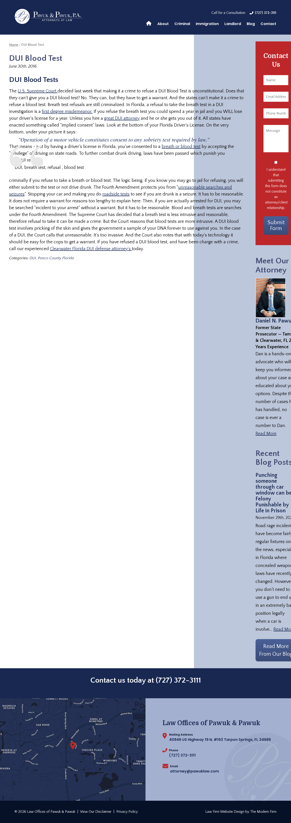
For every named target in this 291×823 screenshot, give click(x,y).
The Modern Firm (263, 812)
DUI (33, 258)
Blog (251, 23)
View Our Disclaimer (95, 812)
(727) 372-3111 (265, 13)
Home (149, 23)
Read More (266, 433)
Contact (268, 23)
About (163, 23)
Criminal (182, 23)
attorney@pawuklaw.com (194, 771)
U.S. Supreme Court (38, 91)
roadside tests (116, 194)
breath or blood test (181, 146)
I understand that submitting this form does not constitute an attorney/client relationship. (276, 189)
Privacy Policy (127, 812)
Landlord (232, 23)
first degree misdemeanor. (67, 111)
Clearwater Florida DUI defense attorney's (91, 248)
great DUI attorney (122, 118)
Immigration (207, 23)
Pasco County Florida (56, 258)
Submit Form (276, 225)
